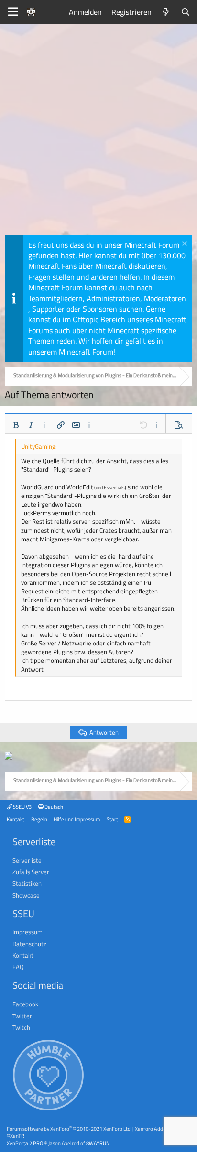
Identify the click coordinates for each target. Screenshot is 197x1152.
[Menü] (13, 12)
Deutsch (53, 807)
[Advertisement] (98, 131)
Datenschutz (29, 944)
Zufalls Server (30, 872)
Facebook (25, 1004)
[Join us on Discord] (8, 756)
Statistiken (27, 883)
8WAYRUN (97, 1143)
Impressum (27, 932)
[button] (16, 425)
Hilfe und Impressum (77, 819)
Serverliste (27, 860)
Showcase (26, 895)
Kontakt (15, 819)
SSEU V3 (22, 807)
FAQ (18, 967)
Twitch (21, 1027)
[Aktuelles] (166, 12)
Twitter (22, 1016)
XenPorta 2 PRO (25, 1143)
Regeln (39, 819)
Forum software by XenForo (69, 1128)
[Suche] (185, 12)
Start (112, 819)
